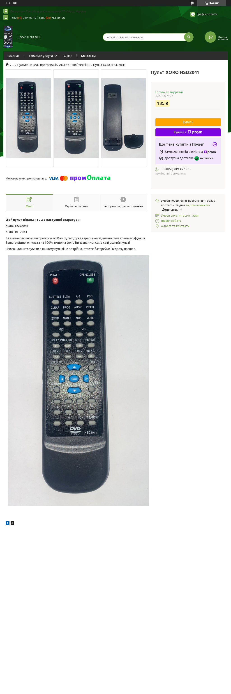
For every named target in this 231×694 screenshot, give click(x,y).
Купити (188, 122)
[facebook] (7, 523)
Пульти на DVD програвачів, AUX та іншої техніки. (53, 65)
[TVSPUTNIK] (8, 36)
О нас (68, 55)
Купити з (180, 132)
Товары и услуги (41, 55)
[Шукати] (189, 37)
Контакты (88, 55)
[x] (12, 523)
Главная (13, 55)
